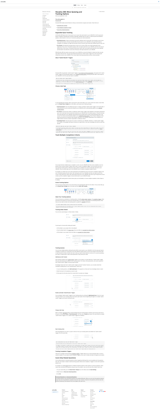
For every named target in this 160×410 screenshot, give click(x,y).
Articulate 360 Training (46, 25)
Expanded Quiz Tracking (62, 25)
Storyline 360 (45, 18)
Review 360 (44, 21)
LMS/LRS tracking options (81, 74)
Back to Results (102, 11)
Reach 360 (44, 22)
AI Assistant (44, 15)
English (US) (55, 392)
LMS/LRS (83, 201)
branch (66, 365)
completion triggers (97, 199)
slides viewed (84, 199)
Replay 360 (44, 34)
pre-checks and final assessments (86, 72)
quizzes (89, 199)
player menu (71, 230)
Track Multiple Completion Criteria (64, 27)
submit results (71, 259)
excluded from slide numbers (89, 230)
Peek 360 (44, 35)
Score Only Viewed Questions (63, 29)
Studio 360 (44, 28)
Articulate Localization (46, 19)
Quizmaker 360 (45, 31)
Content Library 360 (46, 24)
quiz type (65, 312)
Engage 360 (44, 32)
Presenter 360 (45, 29)
